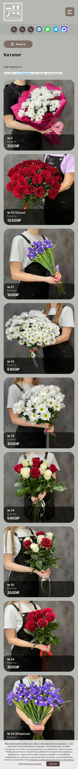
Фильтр (20, 44)
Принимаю (53, 764)
